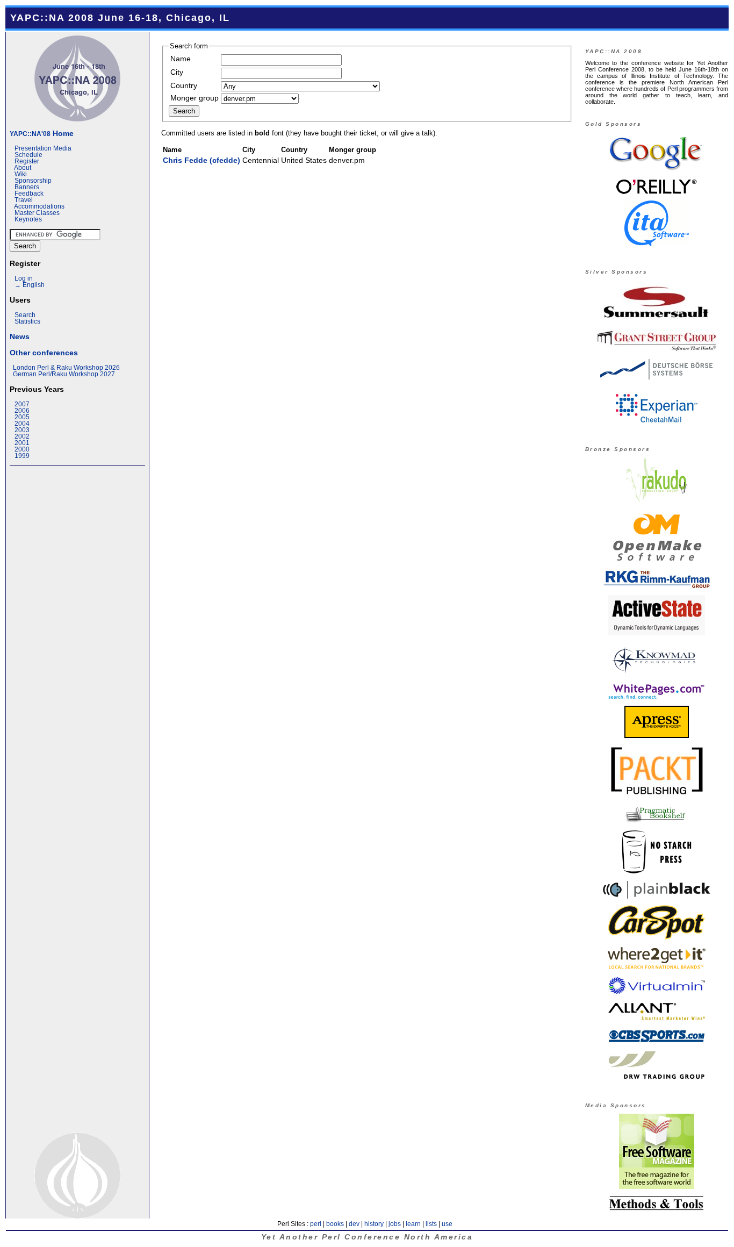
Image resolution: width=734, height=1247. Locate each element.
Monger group (194, 98)
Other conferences (44, 352)
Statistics (27, 321)
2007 (22, 404)
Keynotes (28, 219)
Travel (24, 200)
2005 (22, 417)
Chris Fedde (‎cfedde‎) (201, 160)
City (176, 72)
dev (354, 1224)
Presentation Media (43, 148)
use (447, 1224)
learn (413, 1224)
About (22, 167)
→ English (30, 285)
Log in (24, 278)
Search (25, 315)
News (20, 336)
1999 (22, 456)
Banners (27, 187)
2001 (22, 443)
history (374, 1224)
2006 (22, 410)
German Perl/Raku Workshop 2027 (64, 374)
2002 (22, 436)
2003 (22, 430)
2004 (22, 423)
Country (183, 85)
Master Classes (37, 213)
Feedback (29, 193)
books (335, 1224)
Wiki (21, 174)
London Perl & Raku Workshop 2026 (66, 367)
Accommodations (39, 206)
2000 (22, 449)
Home (42, 133)
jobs (394, 1224)
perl (315, 1224)
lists (431, 1224)
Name (180, 58)
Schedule (28, 155)
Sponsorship (33, 180)
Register (27, 161)
